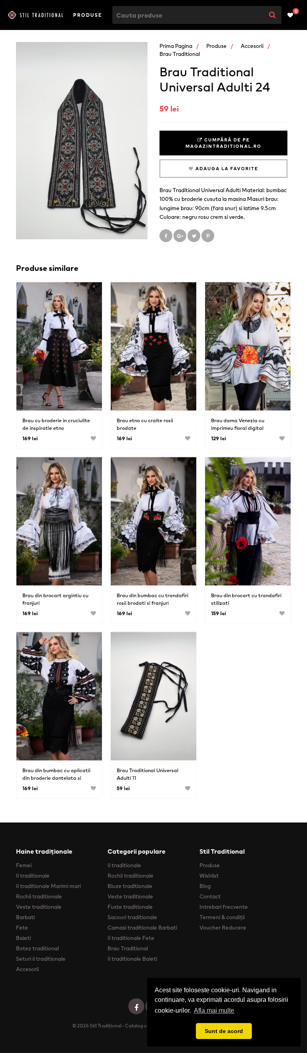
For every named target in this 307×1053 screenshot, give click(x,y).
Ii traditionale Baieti (132, 959)
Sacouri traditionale (132, 917)
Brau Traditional (179, 54)
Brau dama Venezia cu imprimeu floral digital (237, 424)
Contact (210, 896)
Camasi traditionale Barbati (142, 928)
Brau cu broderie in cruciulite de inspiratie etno (56, 424)
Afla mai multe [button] (214, 1010)
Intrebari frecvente (223, 907)
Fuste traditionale (130, 907)
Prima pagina (175, 46)
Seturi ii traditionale (41, 959)
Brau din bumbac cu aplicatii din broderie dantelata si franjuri (56, 778)
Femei (24, 865)
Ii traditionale (33, 876)
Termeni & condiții (222, 917)
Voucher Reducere (222, 928)
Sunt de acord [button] (224, 1031)
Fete (22, 928)
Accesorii (252, 46)
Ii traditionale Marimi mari (48, 886)
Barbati (25, 917)
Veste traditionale (39, 907)
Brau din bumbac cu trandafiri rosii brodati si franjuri (152, 599)
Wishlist (209, 876)
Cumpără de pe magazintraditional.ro (223, 143)
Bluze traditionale (130, 886)
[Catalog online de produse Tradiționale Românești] (35, 15)
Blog (205, 886)
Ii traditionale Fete (131, 938)
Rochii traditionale (39, 896)
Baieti (23, 938)
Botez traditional (37, 948)
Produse (87, 15)
